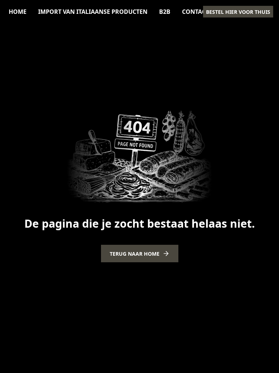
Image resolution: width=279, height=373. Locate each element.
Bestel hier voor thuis (238, 11)
